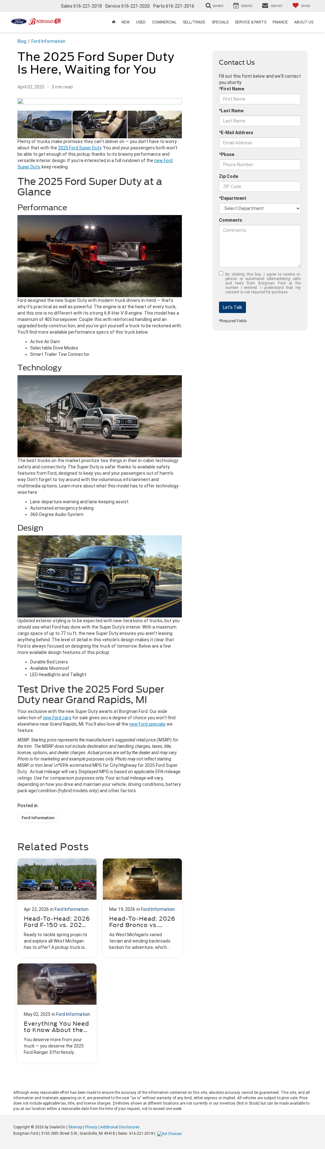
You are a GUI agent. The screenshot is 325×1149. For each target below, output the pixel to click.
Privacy (91, 1127)
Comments (230, 220)
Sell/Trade (194, 22)
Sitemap (75, 1127)
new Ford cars (57, 717)
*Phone (226, 154)
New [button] (126, 22)
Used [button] (141, 22)
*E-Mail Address (236, 132)
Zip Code (228, 176)
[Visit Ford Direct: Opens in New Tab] (170, 1133)
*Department (232, 198)
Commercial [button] (164, 22)
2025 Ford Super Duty (79, 147)
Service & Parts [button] (250, 22)
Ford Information (48, 41)
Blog (21, 41)
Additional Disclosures (120, 1127)
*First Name (231, 88)
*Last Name (231, 110)
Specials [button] (220, 22)
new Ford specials (147, 724)
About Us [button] (303, 22)
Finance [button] (280, 22)
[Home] (113, 22)
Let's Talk (232, 307)
